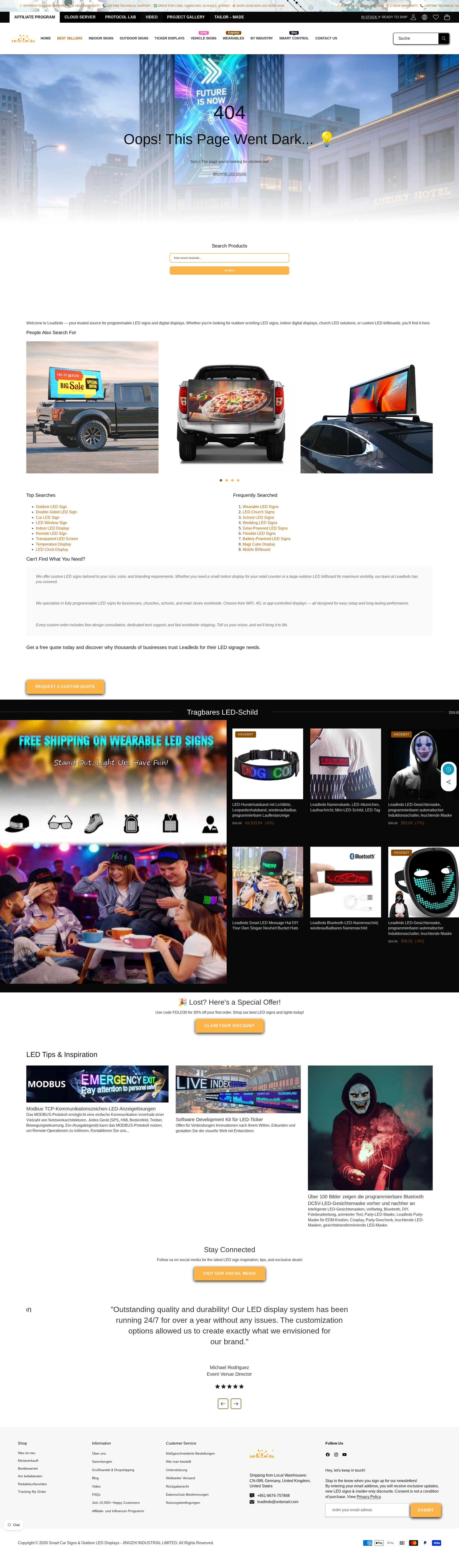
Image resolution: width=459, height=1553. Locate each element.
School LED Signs (258, 517)
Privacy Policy (369, 1497)
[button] (447, 17)
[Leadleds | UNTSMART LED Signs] (23, 38)
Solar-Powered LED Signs (265, 528)
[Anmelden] (413, 17)
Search (229, 270)
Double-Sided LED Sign (56, 512)
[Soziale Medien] (448, 782)
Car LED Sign (48, 517)
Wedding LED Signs (260, 523)
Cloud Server (80, 17)
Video (152, 17)
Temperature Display (53, 544)
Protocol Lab (120, 17)
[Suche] (443, 38)
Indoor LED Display (52, 528)
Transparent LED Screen (57, 539)
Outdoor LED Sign (51, 507)
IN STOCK (369, 17)
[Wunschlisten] (435, 17)
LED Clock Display (52, 549)
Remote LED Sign (51, 533)
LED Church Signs (258, 512)
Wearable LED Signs (261, 507)
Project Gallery (186, 17)
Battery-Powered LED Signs (266, 539)
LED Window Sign (51, 523)
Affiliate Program (34, 17)
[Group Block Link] (229, 139)
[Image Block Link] (113, 852)
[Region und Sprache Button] (424, 17)
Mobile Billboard (256, 549)
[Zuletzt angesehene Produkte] (448, 769)
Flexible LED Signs (259, 533)
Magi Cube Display (259, 544)
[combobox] (421, 38)
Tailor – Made (229, 17)
